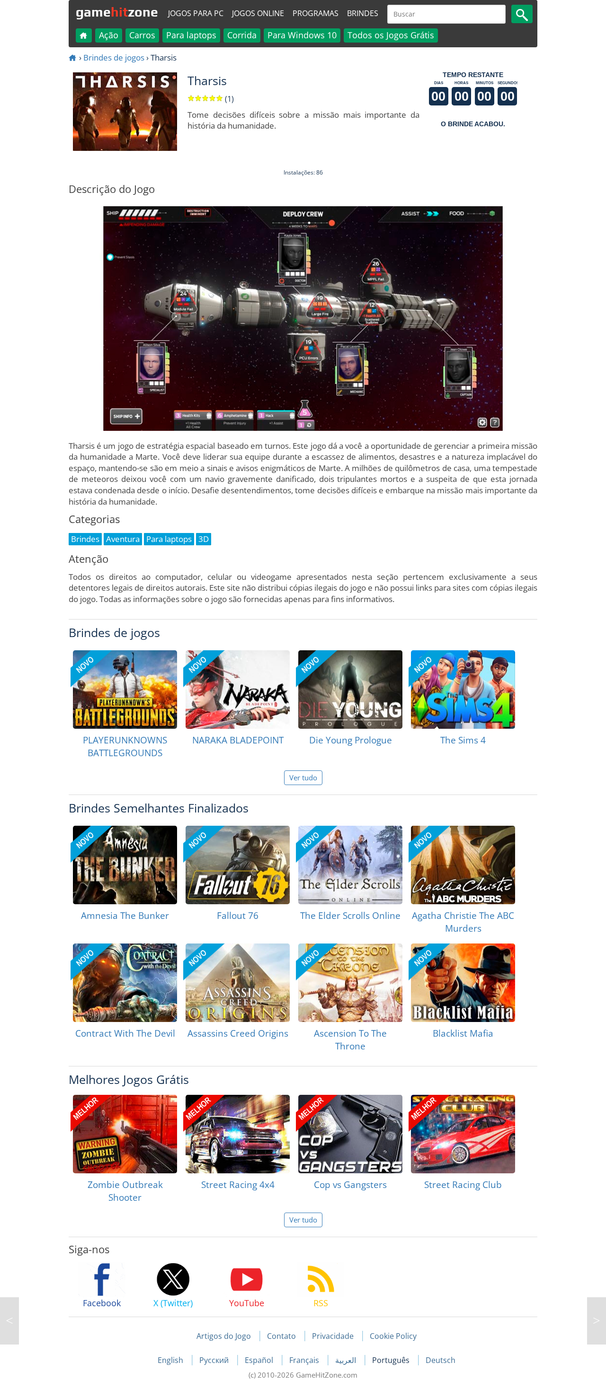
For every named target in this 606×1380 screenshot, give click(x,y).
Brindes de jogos (113, 57)
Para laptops (191, 35)
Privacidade (333, 1336)
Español (260, 1360)
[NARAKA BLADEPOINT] (238, 689)
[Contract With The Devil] (125, 982)
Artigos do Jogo (223, 1336)
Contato (281, 1336)
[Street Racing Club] (463, 1134)
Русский (215, 1360)
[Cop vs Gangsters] (350, 1134)
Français (305, 1360)
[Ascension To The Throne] (350, 982)
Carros (142, 35)
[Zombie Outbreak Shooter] (125, 1134)
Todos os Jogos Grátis (391, 35)
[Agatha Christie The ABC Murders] (463, 865)
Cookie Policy (393, 1336)
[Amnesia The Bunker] (125, 865)
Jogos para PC (195, 13)
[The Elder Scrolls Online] (350, 865)
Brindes (362, 13)
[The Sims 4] (463, 689)
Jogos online (258, 13)
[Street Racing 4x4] (238, 1134)
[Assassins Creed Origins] (238, 982)
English (171, 1360)
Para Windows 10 (302, 35)
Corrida (242, 35)
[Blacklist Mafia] (463, 982)
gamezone (117, 11)
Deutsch (440, 1360)
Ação (108, 35)
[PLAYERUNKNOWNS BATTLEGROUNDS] (125, 689)
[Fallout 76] (238, 865)
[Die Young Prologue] (350, 689)
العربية (346, 1360)
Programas (316, 13)
